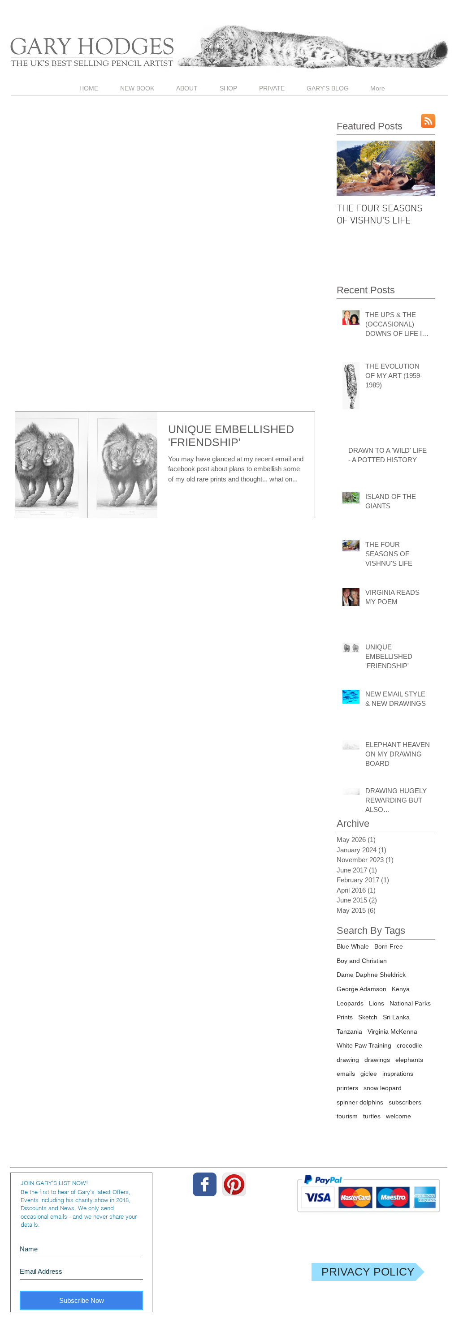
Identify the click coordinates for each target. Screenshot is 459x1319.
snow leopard (383, 1087)
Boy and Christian (362, 960)
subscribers (405, 1102)
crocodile (409, 1045)
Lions (376, 1003)
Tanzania (349, 1031)
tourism (347, 1116)
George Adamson (361, 988)
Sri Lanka (396, 1017)
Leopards (350, 1003)
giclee (368, 1073)
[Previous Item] (351, 168)
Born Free (388, 946)
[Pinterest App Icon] (234, 1184)
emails (346, 1073)
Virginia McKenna (392, 1031)
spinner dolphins (360, 1102)
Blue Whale (353, 946)
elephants (409, 1059)
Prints (345, 1017)
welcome (398, 1116)
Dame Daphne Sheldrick (371, 974)
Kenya (401, 988)
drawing (348, 1059)
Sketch (367, 1017)
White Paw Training (364, 1045)
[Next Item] (421, 168)
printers (347, 1087)
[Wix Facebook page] (205, 1184)
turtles (372, 1116)
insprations (397, 1073)
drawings (377, 1059)
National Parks (410, 1003)
